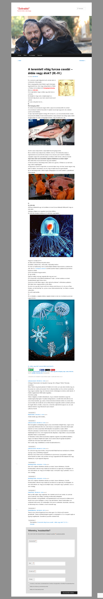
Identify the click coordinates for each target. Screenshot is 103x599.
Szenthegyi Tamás (32, 464)
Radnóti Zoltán (31, 414)
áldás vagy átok (54, 371)
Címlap (19, 55)
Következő (83, 60)
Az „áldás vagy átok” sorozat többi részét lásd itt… (41, 366)
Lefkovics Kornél (32, 381)
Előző (19, 60)
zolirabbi (33, 373)
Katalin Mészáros (32, 510)
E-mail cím (32, 571)
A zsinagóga (32, 55)
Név (31, 563)
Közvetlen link (39, 373)
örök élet (71, 371)
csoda (67, 371)
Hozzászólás (32, 412)
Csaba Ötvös (31, 492)
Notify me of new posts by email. (37, 589)
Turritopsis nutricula (40, 268)
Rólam (25, 55)
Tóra (45, 371)
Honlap (30, 579)
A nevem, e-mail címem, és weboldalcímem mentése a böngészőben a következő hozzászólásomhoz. (52, 583)
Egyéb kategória (36, 371)
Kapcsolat (39, 55)
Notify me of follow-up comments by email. (39, 586)
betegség (60, 371)
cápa (64, 371)
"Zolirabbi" (23, 8)
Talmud (42, 371)
